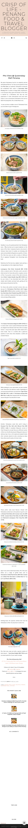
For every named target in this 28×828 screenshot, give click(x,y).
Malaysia (18, 684)
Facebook (11, 669)
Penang (23, 684)
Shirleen (9, 671)
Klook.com (3, 823)
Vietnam (12, 685)
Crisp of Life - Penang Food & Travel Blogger (14, 16)
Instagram (17, 669)
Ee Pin (13, 671)
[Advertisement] (14, 56)
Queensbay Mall (5, 685)
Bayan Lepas (8, 684)
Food (13, 684)
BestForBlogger (14, 826)
